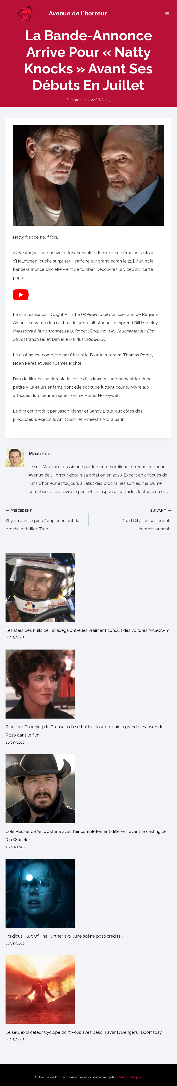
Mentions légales (130, 1077)
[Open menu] (167, 13)
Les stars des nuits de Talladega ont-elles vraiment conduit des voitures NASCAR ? (87, 630)
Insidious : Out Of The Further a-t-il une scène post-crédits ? (65, 936)
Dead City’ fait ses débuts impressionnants (146, 519)
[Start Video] (21, 298)
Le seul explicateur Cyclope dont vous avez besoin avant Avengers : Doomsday (84, 1032)
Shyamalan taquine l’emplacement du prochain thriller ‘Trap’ (42, 519)
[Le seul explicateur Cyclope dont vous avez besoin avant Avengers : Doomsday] (88, 989)
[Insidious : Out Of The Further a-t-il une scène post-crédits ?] (88, 893)
